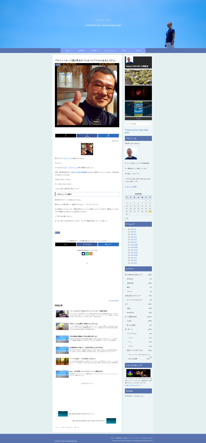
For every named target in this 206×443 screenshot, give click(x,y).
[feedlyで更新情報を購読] (87, 253)
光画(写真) (118, 438)
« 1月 (126, 218)
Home (112, 438)
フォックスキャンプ (136, 438)
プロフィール (68, 158)
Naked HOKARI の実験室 (137, 66)
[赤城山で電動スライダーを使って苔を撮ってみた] (138, 77)
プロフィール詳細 (130, 186)
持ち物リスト (126, 438)
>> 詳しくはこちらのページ (133, 385)
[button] (150, 124)
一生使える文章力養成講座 (78, 172)
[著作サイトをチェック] (83, 253)
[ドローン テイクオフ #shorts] (138, 108)
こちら (141, 396)
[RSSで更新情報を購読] (90, 253)
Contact (150, 438)
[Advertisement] (70, 276)
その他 (58, 232)
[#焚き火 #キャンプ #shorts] (138, 93)
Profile (144, 438)
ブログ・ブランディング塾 (71, 167)
